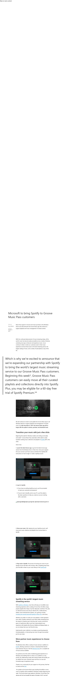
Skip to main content (6, 1)
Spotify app (43, 567)
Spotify (43, 439)
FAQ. (25, 666)
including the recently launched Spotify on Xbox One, (29, 614)
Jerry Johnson (11, 326)
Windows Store (36, 648)
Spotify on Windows (23, 605)
